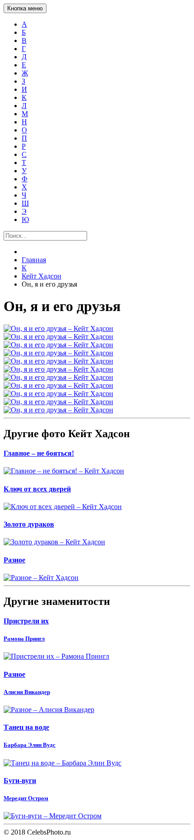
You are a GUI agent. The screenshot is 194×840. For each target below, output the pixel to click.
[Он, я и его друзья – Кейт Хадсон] (97, 329)
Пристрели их (26, 621)
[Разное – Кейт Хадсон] (97, 578)
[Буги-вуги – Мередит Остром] (97, 816)
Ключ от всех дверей (37, 489)
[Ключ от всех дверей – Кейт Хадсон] (97, 507)
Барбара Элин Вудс (29, 744)
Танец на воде (26, 727)
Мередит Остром (26, 798)
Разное (14, 560)
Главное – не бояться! (39, 453)
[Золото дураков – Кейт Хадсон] (97, 542)
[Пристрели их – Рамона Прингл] (97, 656)
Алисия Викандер (27, 692)
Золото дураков (29, 524)
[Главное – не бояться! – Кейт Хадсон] (97, 471)
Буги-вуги (20, 780)
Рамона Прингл (24, 638)
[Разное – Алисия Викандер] (97, 710)
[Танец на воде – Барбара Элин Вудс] (97, 763)
